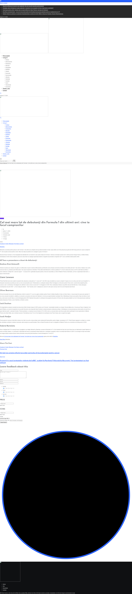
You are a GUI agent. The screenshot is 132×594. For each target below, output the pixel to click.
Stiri (4, 586)
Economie (8, 73)
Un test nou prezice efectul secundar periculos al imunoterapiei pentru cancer (30, 353)
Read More (2, 339)
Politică (7, 59)
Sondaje (7, 80)
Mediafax (2, 246)
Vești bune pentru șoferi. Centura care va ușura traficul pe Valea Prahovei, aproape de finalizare (25, 10)
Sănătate (8, 79)
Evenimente (8, 75)
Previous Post (3, 349)
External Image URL (4, 420)
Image (1, 416)
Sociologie (8, 86)
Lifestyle (7, 77)
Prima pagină (6, 55)
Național (5, 163)
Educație (8, 65)
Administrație (9, 61)
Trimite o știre (6, 88)
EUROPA (8, 69)
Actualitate (8, 67)
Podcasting (8, 63)
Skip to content (3, 3)
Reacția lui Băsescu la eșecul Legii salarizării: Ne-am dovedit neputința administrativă (23, 6)
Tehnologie (8, 84)
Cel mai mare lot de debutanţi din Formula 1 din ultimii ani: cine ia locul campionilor (23, 336)
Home (1, 163)
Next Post (2, 356)
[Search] (0, 93)
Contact (5, 90)
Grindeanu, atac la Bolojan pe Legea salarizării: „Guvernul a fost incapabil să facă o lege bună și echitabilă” (28, 8)
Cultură (7, 71)
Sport (7, 82)
